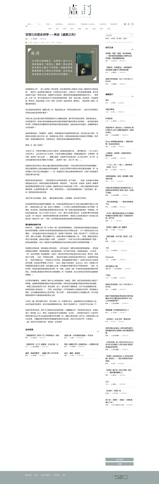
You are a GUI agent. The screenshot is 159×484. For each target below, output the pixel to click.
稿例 (36, 475)
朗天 (73, 338)
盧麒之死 (36, 42)
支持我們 (56, 475)
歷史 (86, 29)
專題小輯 (108, 269)
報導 (106, 135)
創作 (29, 24)
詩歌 (106, 405)
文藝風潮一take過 (87, 24)
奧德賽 (113, 38)
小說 (106, 112)
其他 (108, 29)
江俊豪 (115, 312)
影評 (57, 29)
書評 (49, 29)
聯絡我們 (114, 24)
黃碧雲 (43, 42)
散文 (106, 103)
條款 (64, 475)
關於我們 (28, 475)
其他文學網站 (45, 475)
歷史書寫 (59, 42)
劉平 (73, 355)
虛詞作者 (103, 24)
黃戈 (114, 112)
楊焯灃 (30, 42)
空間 (79, 29)
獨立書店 (119, 38)
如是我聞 (58, 24)
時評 (101, 29)
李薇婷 (53, 42)
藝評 (72, 29)
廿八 (26, 346)
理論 (94, 29)
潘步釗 (115, 375)
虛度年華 (71, 24)
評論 (38, 24)
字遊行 (107, 393)
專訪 (65, 355)
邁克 (114, 241)
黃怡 (114, 363)
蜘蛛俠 (107, 38)
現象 (47, 24)
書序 (106, 230)
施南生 (125, 38)
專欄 (106, 241)
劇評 (64, 29)
